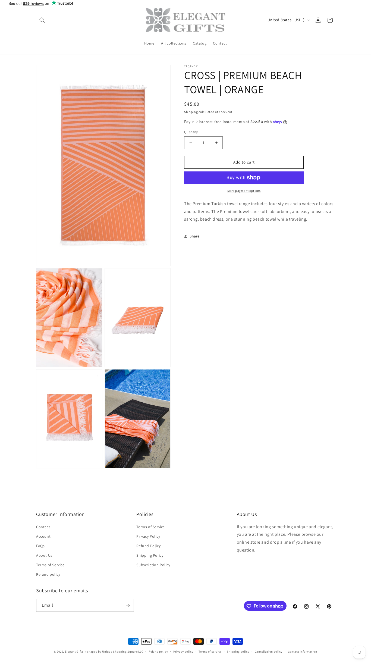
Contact (43, 526)
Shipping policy (238, 651)
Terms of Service (50, 564)
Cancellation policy (268, 651)
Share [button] (195, 236)
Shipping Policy (149, 555)
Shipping (191, 112)
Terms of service (210, 651)
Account (43, 536)
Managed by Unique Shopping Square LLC (113, 651)
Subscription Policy (153, 564)
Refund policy (48, 574)
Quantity (191, 132)
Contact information (302, 651)
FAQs (40, 545)
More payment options (244, 191)
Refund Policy (148, 545)
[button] (42, 20)
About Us (44, 555)
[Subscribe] (128, 605)
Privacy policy (183, 651)
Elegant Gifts (74, 651)
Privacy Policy (148, 536)
